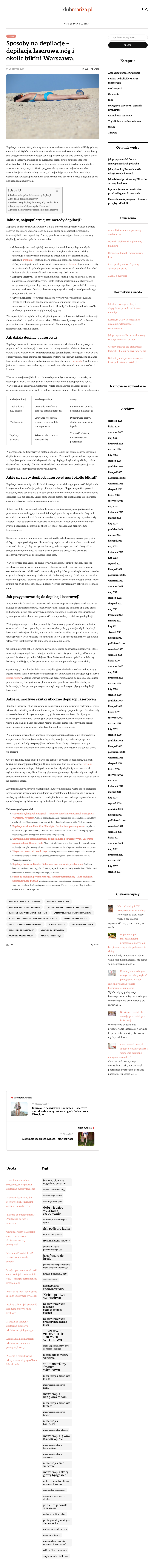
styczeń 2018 (115, 803)
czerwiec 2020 (115, 666)
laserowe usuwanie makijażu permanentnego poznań (54, 1308)
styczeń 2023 (115, 563)
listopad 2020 (115, 637)
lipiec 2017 (114, 837)
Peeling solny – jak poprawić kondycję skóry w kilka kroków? (21, 1308)
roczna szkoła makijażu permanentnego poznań (54, 1543)
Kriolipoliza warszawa (54, 1296)
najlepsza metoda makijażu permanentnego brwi (56, 1482)
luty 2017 (113, 866)
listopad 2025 (115, 472)
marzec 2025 (114, 517)
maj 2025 (112, 506)
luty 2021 (113, 626)
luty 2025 (113, 523)
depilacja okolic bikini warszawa (24, 907)
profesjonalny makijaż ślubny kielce (56, 1522)
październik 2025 (117, 477)
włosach (77, 361)
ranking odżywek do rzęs (75, 919)
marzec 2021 (114, 620)
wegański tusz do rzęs (51, 936)
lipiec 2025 (114, 495)
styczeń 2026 (115, 460)
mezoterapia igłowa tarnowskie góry (52, 1446)
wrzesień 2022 (115, 580)
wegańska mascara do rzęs (21, 936)
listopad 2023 (115, 540)
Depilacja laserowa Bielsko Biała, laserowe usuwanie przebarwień (47, 864)
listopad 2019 (115, 706)
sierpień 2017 (115, 831)
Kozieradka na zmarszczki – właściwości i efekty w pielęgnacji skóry (21, 1343)
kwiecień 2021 (115, 614)
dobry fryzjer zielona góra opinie (55, 1221)
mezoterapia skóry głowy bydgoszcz (55, 1473)
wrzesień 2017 (115, 826)
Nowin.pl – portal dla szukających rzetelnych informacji (132, 1016)
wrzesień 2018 (115, 757)
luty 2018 (113, 797)
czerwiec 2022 (115, 586)
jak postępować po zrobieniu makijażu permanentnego (56, 1266)
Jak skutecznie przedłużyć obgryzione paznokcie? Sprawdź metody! (125, 308)
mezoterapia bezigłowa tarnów (56, 1404)
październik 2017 (117, 820)
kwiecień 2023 (115, 552)
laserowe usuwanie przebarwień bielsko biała (68, 907)
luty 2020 (113, 689)
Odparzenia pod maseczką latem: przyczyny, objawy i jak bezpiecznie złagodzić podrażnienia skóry (127, 943)
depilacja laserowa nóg (58, 901)
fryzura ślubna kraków (56, 1240)
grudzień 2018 (115, 740)
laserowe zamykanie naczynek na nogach (28, 913)
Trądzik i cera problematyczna (124, 121)
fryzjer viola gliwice (52, 1234)
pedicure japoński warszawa (55, 1506)
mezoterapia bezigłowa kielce (56, 1377)
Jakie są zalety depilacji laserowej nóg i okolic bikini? (34, 202)
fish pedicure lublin (56, 1229)
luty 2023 (113, 557)
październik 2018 (117, 751)
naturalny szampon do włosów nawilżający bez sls (33, 919)
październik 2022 (117, 574)
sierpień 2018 (115, 763)
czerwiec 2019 (115, 717)
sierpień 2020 (115, 654)
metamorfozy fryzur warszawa (54, 1367)
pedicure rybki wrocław (54, 1514)
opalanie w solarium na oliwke (54, 1498)
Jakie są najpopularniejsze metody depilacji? (31, 195)
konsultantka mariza (50, 1280)
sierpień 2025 (115, 489)
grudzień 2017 (115, 809)
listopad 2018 (115, 746)
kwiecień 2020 (115, 677)
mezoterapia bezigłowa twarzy (54, 1413)
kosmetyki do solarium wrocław (53, 1287)
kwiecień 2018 (115, 786)
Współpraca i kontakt (77, 23)
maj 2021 (112, 609)
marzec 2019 (114, 723)
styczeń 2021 (115, 632)
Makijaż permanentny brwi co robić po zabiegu (56, 1347)
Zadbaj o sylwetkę (117, 275)
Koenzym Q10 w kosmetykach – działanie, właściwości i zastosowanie (125, 324)
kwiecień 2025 (115, 512)
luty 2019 (113, 729)
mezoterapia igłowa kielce (55, 1430)
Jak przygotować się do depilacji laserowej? (30, 206)
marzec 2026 (114, 449)
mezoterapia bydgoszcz (50, 1422)
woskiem (27, 259)
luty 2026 (113, 455)
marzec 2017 (114, 860)
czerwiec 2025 (115, 500)
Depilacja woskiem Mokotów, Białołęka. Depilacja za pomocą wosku (48, 826)
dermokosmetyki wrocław (52, 1196)
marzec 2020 (114, 683)
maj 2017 (112, 849)
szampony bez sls (57, 924)
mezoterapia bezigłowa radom (55, 1395)
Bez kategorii (115, 88)
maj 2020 (112, 672)
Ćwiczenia (113, 94)
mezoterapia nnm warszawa (53, 1464)
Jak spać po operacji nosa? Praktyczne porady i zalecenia (20, 1219)
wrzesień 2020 (115, 649)
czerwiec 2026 (115, 432)
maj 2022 (112, 592)
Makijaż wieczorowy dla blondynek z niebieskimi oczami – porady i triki (19, 1202)
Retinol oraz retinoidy (120, 115)
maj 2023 (112, 546)
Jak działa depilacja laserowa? (24, 199)
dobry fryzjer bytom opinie (52, 1202)
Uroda (11, 36)
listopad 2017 (115, 814)
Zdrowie (112, 132)
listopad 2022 (115, 569)
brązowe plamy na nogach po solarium (54, 1182)
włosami (72, 264)
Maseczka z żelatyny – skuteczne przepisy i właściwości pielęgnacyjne (20, 1326)
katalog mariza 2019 (55, 1273)
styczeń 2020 (115, 694)
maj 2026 (112, 437)
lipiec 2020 (114, 660)
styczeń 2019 (115, 734)
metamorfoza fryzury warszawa (55, 1356)
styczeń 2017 (115, 871)
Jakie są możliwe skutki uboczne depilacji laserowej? (34, 210)
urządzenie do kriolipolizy (21, 930)
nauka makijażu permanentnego (54, 1490)
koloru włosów (14, 677)
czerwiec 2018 (115, 774)
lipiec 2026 (114, 426)
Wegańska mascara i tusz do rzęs (29, 851)
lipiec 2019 (114, 712)
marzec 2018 (114, 791)
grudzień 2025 (115, 466)
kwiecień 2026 (115, 443)
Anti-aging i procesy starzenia (124, 72)
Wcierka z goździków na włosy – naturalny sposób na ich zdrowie (21, 1360)
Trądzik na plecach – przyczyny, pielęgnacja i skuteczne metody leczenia (20, 1184)
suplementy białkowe (55, 1556)
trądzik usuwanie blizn (82, 924)
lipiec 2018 (114, 769)
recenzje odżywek (51, 1535)
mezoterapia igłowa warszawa (52, 1455)
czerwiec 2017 (115, 843)
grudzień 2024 (115, 529)
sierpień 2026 (115, 420)
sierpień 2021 (115, 603)
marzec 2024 (114, 535)
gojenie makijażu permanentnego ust (52, 1248)
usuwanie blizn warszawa (52, 930)
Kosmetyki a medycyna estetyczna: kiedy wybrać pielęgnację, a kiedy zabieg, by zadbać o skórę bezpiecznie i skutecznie (127, 980)
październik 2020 (117, 643)
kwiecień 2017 (115, 854)
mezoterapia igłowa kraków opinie (56, 1437)
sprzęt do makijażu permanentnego (25, 924)
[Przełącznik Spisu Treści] (56, 191)
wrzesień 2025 (115, 483)
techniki (87, 764)
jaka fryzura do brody (53, 1257)
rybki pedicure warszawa (55, 1550)
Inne (110, 99)
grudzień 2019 (115, 700)
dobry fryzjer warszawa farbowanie (53, 1210)
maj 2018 (112, 780)
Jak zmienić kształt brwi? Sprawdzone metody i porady (19, 1257)
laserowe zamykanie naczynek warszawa (72, 913)
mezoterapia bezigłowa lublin (54, 1386)
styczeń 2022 (115, 597)
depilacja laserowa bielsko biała (24, 901)
